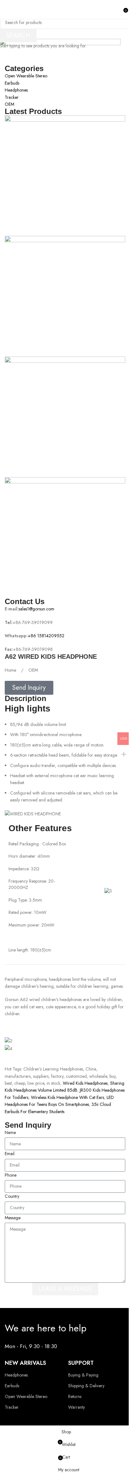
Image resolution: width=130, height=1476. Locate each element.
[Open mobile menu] (7, 9)
